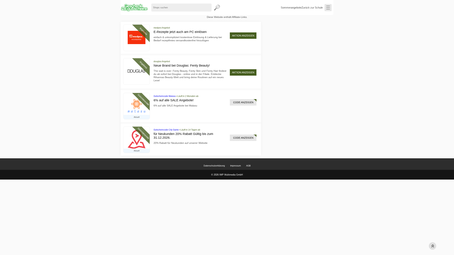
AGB (248, 166)
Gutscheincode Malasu (165, 96)
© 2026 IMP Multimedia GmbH (227, 174)
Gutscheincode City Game (166, 130)
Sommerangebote (291, 7)
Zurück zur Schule (312, 7)
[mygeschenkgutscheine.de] (134, 7)
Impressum (235, 166)
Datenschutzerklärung (214, 166)
